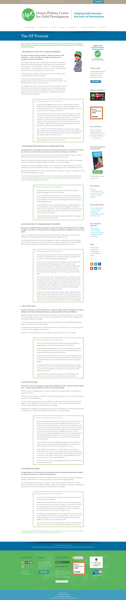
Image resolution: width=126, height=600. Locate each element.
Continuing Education (97, 208)
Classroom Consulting (97, 232)
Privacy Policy (24, 572)
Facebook (99, 264)
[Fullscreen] (104, 99)
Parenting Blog (95, 251)
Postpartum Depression (97, 193)
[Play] (92, 99)
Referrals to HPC (95, 216)
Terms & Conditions (26, 574)
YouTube (91, 268)
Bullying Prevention (96, 234)
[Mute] (102, 99)
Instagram (99, 268)
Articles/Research (96, 253)
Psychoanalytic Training (97, 214)
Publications (94, 212)
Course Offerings (96, 210)
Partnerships (94, 236)
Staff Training (95, 228)
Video (92, 255)
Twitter (95, 264)
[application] (97, 96)
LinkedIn (95, 268)
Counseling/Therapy (96, 191)
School (93, 189)
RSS (91, 264)
